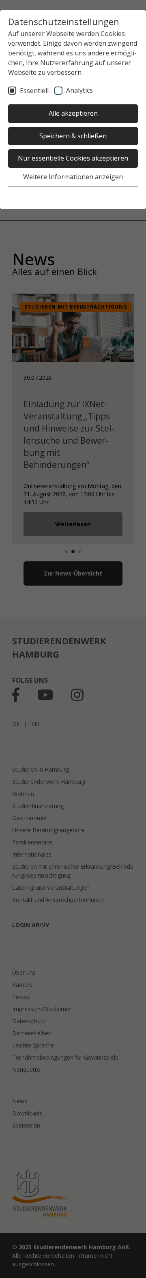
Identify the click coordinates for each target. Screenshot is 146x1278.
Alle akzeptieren (73, 113)
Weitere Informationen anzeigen (73, 176)
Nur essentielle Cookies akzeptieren (73, 158)
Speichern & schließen (73, 135)
